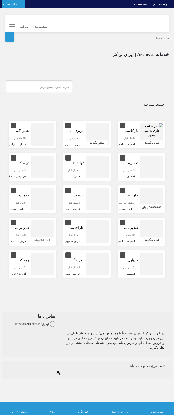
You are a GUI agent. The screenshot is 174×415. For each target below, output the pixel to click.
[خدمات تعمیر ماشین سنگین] (97, 199)
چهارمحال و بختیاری (16, 176)
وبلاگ (52, 411)
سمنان (22, 144)
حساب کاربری (19, 411)
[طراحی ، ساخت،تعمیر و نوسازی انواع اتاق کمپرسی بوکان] (97, 231)
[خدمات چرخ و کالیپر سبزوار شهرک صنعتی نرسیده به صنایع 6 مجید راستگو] (43, 199)
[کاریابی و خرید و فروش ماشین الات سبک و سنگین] (152, 263)
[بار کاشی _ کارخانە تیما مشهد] (152, 130)
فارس (77, 176)
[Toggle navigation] (11, 26)
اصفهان (131, 144)
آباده (13, 241)
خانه (166, 38)
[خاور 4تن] (152, 199)
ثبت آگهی (23, 26)
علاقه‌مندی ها (140, 4)
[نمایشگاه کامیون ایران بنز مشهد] (97, 263)
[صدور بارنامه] (152, 231)
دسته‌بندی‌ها (41, 26)
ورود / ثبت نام (160, 4)
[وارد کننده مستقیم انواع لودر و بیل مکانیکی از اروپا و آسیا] (43, 263)
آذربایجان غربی (72, 241)
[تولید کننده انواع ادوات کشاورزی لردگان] (43, 166)
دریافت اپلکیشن (118, 411)
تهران (77, 144)
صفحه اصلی (156, 411)
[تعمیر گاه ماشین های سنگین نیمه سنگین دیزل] (43, 134)
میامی (12, 144)
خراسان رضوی (127, 209)
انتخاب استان (11, 4)
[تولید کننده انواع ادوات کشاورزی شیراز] (97, 166)
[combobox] (39, 86)
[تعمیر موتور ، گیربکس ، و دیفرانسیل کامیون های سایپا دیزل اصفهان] (152, 166)
